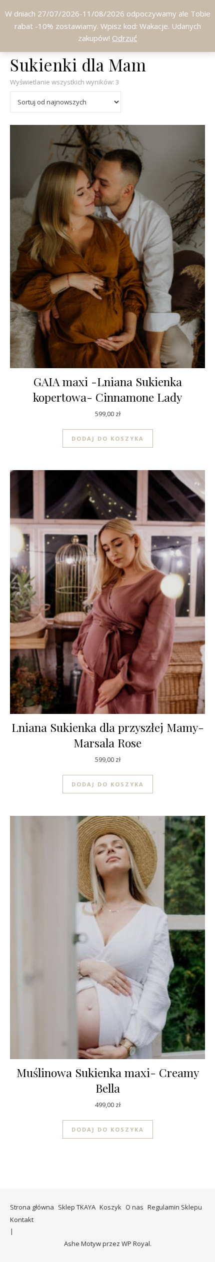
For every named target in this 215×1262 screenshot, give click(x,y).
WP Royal (136, 1243)
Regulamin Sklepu (175, 1207)
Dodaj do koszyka (108, 438)
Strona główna (32, 1207)
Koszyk (111, 1207)
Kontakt (22, 1219)
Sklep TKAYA (77, 1207)
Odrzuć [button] (124, 38)
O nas (135, 1207)
